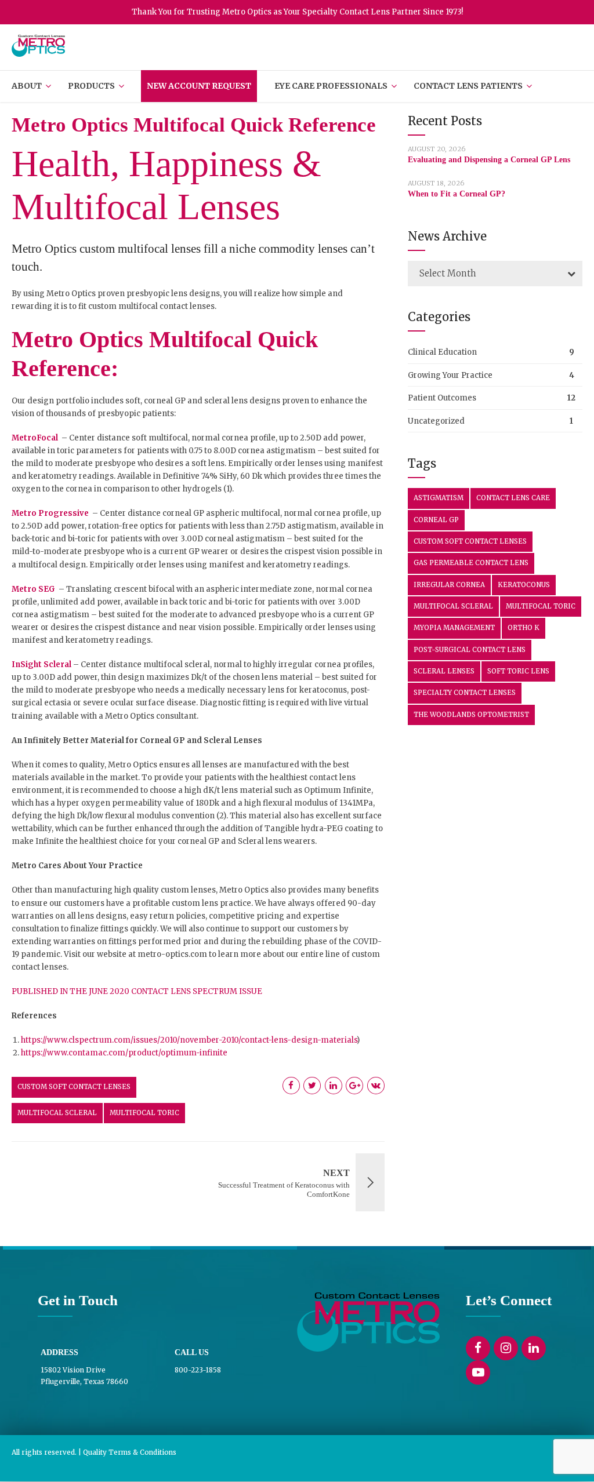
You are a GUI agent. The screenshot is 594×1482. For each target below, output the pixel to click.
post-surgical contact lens (470, 650)
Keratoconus (524, 585)
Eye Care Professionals (330, 86)
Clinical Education (442, 352)
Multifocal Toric (144, 1113)
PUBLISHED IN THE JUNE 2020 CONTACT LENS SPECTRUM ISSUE (137, 991)
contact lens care (513, 498)
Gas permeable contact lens (471, 563)
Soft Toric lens (518, 671)
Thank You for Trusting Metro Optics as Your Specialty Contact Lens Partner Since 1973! (297, 12)
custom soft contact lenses (74, 1087)
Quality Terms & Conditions (129, 1452)
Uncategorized (436, 421)
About (27, 86)
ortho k (523, 628)
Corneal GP (436, 520)
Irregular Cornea (449, 585)
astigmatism (438, 498)
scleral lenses (444, 671)
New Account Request (199, 86)
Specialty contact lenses (465, 693)
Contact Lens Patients (468, 86)
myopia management (454, 628)
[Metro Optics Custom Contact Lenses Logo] (368, 1322)
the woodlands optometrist (471, 715)
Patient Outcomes (442, 398)
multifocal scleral (57, 1113)
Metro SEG (33, 589)
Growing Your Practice (450, 375)
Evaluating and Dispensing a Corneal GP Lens (489, 159)
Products (91, 86)
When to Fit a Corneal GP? (456, 194)
